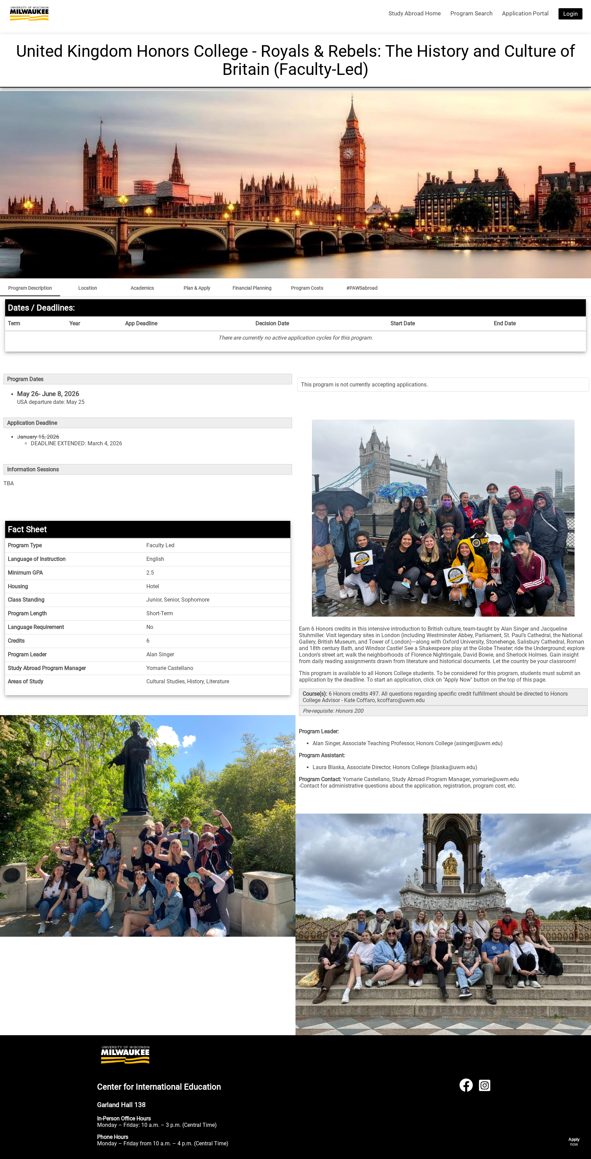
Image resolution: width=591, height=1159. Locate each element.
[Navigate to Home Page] (29, 13)
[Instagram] (484, 1088)
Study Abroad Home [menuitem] (415, 13)
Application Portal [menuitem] (525, 13)
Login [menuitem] (570, 13)
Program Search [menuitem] (471, 13)
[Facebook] (466, 1088)
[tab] (30, 288)
